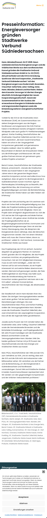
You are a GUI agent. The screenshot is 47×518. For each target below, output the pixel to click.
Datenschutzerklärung (25, 515)
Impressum (38, 515)
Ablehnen (23, 503)
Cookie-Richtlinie (11, 515)
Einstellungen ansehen (23, 509)
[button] (43, 472)
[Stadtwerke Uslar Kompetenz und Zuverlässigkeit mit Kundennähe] (9, 5)
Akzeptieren (23, 497)
